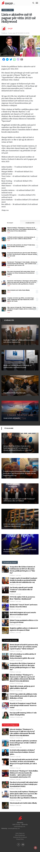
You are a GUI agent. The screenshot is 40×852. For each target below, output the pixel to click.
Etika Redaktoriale (20, 835)
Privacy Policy (20, 839)
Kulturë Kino (7, 10)
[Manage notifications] (35, 847)
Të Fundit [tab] (10, 223)
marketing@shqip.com (14, 828)
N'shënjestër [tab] (30, 223)
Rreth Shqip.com (20, 833)
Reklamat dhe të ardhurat (20, 837)
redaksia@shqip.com (19, 826)
